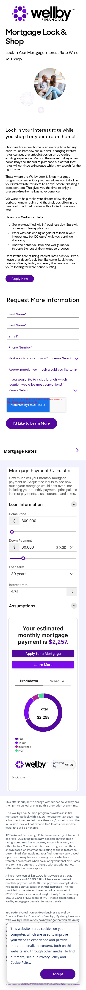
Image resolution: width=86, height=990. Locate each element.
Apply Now (19, 279)
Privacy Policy (49, 957)
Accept (58, 974)
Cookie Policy (20, 962)
